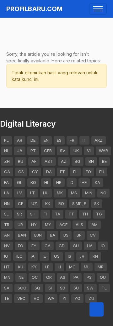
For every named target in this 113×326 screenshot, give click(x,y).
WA (51, 298)
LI (59, 266)
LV (19, 192)
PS (89, 277)
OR (49, 277)
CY (35, 171)
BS (65, 234)
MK (60, 192)
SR (19, 213)
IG (6, 256)
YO (77, 298)
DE (32, 140)
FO (20, 245)
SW (90, 287)
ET (62, 171)
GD (62, 245)
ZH (7, 161)
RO (61, 203)
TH (85, 213)
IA (33, 256)
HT (7, 266)
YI (64, 298)
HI (46, 182)
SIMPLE (79, 203)
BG (77, 161)
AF (33, 161)
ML (86, 266)
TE (6, 298)
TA (57, 213)
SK (96, 203)
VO (37, 298)
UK (76, 150)
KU (20, 266)
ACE (63, 224)
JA (19, 150)
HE (84, 182)
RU (20, 161)
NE (21, 277)
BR (79, 234)
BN (91, 161)
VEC (21, 298)
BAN (22, 234)
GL (19, 182)
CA (7, 171)
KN (95, 256)
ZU (91, 298)
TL (104, 287)
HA (90, 245)
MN (7, 277)
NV (7, 245)
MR (101, 266)
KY (34, 266)
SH (32, 213)
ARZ (98, 140)
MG (72, 266)
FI (45, 213)
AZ (64, 161)
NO (103, 192)
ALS (79, 224)
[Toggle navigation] (98, 8)
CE (20, 203)
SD (62, 287)
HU (46, 192)
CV (93, 234)
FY (33, 245)
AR (19, 140)
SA (6, 287)
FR (72, 140)
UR (20, 224)
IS (69, 256)
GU (76, 245)
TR (6, 224)
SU (76, 287)
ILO (19, 256)
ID (71, 182)
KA (97, 182)
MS (74, 192)
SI (50, 287)
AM (94, 224)
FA (6, 182)
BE (104, 161)
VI (89, 150)
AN (7, 234)
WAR (103, 150)
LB (47, 266)
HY (34, 224)
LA (6, 192)
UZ (34, 203)
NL (6, 150)
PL (6, 140)
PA (75, 277)
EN (46, 140)
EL (75, 171)
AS (62, 277)
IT (84, 140)
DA (49, 171)
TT (71, 213)
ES (59, 140)
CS (21, 171)
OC (35, 277)
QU (103, 277)
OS (57, 256)
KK (47, 203)
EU (101, 171)
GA (48, 245)
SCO (22, 287)
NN (7, 203)
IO (103, 245)
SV (62, 150)
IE (44, 256)
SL (6, 213)
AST (49, 161)
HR (59, 182)
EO (88, 171)
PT (33, 150)
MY (48, 224)
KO (33, 182)
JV (81, 256)
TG (99, 213)
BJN (38, 234)
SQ (37, 287)
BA (52, 234)
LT (32, 192)
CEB (48, 150)
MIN (88, 192)
